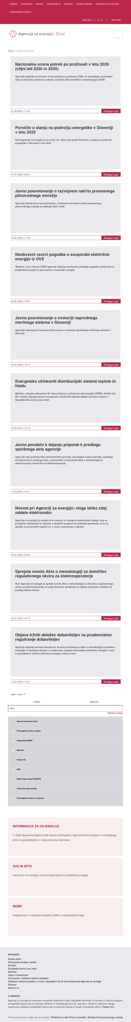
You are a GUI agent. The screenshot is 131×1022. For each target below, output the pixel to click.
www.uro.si (13, 987)
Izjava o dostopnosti (18, 975)
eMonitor (12, 971)
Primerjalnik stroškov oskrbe (22, 962)
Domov (13, 3)
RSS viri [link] (116, 19)
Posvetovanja (84, 3)
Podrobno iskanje (115, 713)
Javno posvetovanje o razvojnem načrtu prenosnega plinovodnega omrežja (65, 193)
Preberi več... (109, 1006)
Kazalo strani (14, 959)
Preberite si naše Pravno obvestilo (68, 1017)
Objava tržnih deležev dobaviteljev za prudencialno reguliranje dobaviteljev (63, 637)
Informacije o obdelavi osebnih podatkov (28, 978)
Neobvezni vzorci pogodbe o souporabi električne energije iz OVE (62, 257)
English (87, 19)
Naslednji (94, 701)
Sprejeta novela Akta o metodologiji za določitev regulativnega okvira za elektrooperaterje (60, 574)
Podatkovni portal (20, 11)
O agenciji (26, 3)
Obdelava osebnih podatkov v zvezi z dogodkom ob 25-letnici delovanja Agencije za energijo (54, 981)
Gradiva (68, 3)
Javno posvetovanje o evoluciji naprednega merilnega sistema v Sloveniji (56, 320)
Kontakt (12, 965)
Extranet (12, 984)
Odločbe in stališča (107, 3)
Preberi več (111, 111)
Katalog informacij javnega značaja (105, 1017)
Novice (39, 3)
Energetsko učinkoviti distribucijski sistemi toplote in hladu (65, 383)
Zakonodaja (54, 3)
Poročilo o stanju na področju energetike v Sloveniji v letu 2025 (64, 130)
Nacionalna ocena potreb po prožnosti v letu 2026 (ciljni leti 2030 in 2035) (62, 66)
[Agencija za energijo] (37, 34)
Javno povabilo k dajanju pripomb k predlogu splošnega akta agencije (58, 447)
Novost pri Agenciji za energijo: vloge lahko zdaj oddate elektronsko (61, 510)
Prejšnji (37, 701)
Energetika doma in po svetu (22, 968)
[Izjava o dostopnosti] (105, 20)
